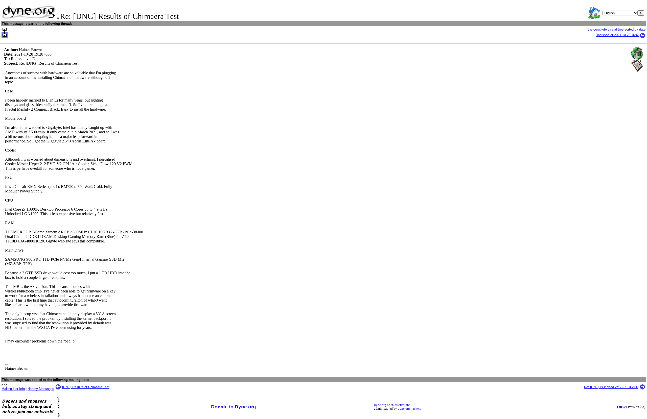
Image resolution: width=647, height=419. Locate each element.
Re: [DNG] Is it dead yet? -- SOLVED (611, 387)
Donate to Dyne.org (233, 406)
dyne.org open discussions (392, 405)
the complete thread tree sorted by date (616, 29)
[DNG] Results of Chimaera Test (85, 387)
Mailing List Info (13, 389)
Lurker (622, 407)
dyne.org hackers (409, 408)
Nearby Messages (41, 389)
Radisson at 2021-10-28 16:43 (617, 35)
